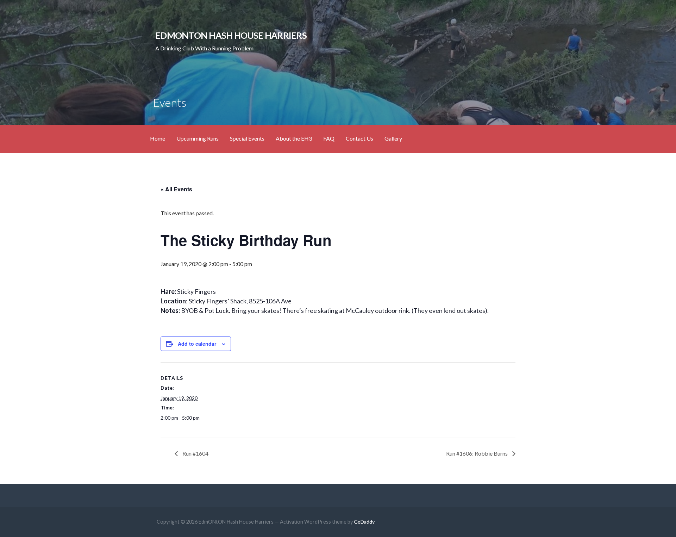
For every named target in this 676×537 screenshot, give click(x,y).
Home (157, 138)
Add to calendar (197, 343)
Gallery (393, 138)
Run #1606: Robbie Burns (477, 453)
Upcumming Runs (197, 138)
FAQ (328, 138)
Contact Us (359, 138)
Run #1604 (194, 453)
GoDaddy (364, 522)
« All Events (176, 189)
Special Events (247, 138)
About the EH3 (294, 138)
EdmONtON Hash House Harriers (231, 35)
